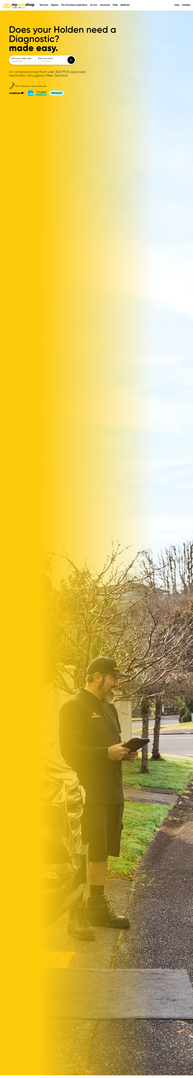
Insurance (105, 5)
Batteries (125, 5)
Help (176, 5)
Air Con (93, 5)
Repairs (55, 5)
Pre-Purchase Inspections (74, 5)
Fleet (115, 5)
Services (44, 5)
